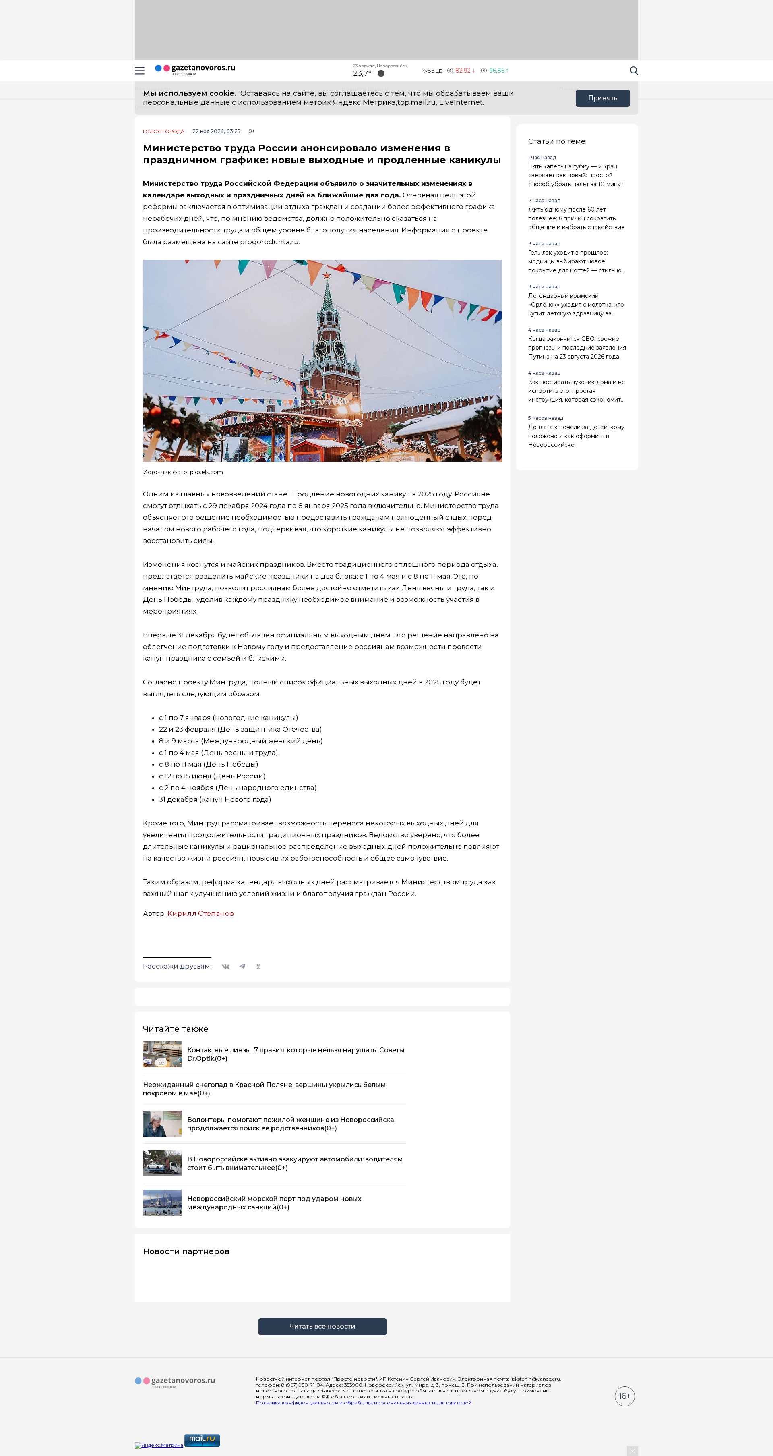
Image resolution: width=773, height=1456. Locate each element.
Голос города (163, 131)
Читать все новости (322, 1326)
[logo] (175, 1383)
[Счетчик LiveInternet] (238, 1445)
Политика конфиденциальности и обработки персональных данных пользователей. (364, 1403)
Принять (603, 98)
